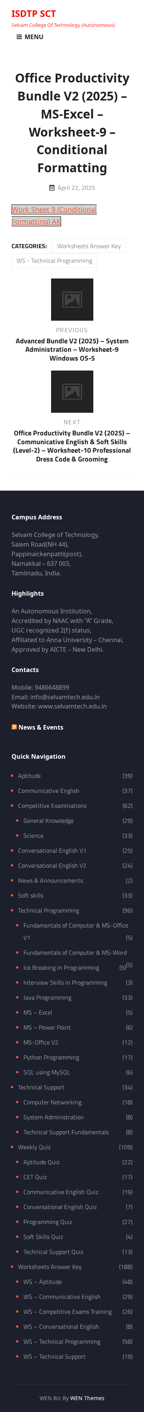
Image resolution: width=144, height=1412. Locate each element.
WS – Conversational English (61, 1326)
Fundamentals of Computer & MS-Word (75, 952)
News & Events (40, 727)
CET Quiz (35, 1176)
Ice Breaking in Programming (61, 967)
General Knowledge (48, 820)
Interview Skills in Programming (65, 982)
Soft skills (30, 895)
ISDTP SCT (34, 13)
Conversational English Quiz (60, 1206)
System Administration (53, 1117)
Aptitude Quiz (41, 1162)
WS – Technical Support (54, 1356)
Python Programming (51, 1057)
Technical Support (41, 1087)
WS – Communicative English (62, 1296)
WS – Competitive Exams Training (67, 1311)
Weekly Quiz (34, 1147)
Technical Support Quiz (53, 1251)
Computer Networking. (53, 1102)
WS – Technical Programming (61, 1341)
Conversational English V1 (52, 850)
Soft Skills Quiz (43, 1236)
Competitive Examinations (52, 805)
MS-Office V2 (40, 1042)
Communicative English (48, 790)
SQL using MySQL (46, 1072)
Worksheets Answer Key (89, 245)
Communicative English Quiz (60, 1191)
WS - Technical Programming (54, 260)
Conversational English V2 (52, 865)
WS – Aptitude (42, 1281)
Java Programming (47, 997)
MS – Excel (37, 1012)
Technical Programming (48, 910)
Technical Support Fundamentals (66, 1132)
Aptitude (29, 775)
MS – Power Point (47, 1027)
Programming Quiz (47, 1221)
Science (33, 835)
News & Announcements (50, 880)
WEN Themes (87, 1398)
